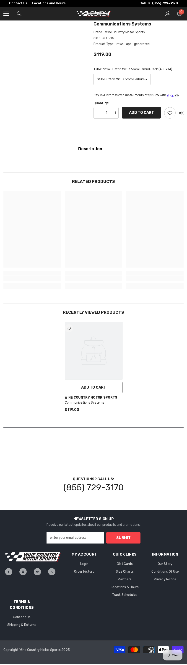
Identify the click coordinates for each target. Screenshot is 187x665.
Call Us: (159, 3)
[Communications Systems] (93, 350)
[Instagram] (23, 571)
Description (90, 148)
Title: (133, 69)
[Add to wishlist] (170, 113)
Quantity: (101, 103)
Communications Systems (84, 403)
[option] (93, 369)
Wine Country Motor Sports (125, 32)
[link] (32, 278)
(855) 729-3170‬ (93, 487)
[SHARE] (180, 113)
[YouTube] (37, 571)
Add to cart (141, 112)
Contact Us (18, 3)
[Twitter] (51, 571)
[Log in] (167, 13)
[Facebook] (8, 571)
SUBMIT (123, 538)
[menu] (6, 13)
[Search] (19, 13)
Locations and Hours (49, 3)
